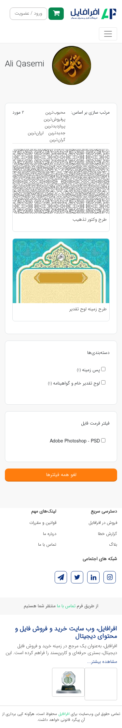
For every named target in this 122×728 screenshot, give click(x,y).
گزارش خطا (107, 533)
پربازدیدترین (55, 126)
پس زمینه (89, 370)
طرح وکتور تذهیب (90, 219)
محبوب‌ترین (55, 112)
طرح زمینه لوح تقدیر (88, 309)
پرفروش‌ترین (54, 119)
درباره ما (49, 533)
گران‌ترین (57, 139)
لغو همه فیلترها (61, 475)
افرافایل (64, 714)
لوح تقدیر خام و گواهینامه (74, 383)
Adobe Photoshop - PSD (75, 440)
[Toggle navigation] (108, 33)
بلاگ (113, 544)
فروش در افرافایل (102, 522)
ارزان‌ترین (36, 133)
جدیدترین (56, 133)
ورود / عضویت (28, 13)
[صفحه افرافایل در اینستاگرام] (109, 577)
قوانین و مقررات (42, 522)
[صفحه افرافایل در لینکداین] (93, 577)
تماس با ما (47, 544)
